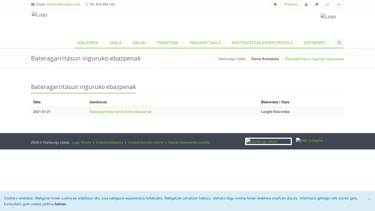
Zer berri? (315, 42)
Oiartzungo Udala (231, 58)
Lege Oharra (81, 142)
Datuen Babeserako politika (189, 142)
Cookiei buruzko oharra (145, 142)
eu (328, 4)
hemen (60, 203)
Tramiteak (167, 42)
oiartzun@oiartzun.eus (63, 4)
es (339, 4)
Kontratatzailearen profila (262, 42)
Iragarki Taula (205, 42)
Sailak (138, 42)
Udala (115, 42)
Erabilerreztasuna (109, 142)
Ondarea (290, 4)
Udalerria (87, 42)
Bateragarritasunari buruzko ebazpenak (121, 111)
